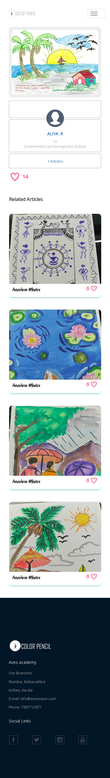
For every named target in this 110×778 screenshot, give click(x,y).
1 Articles (55, 161)
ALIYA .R (55, 133)
